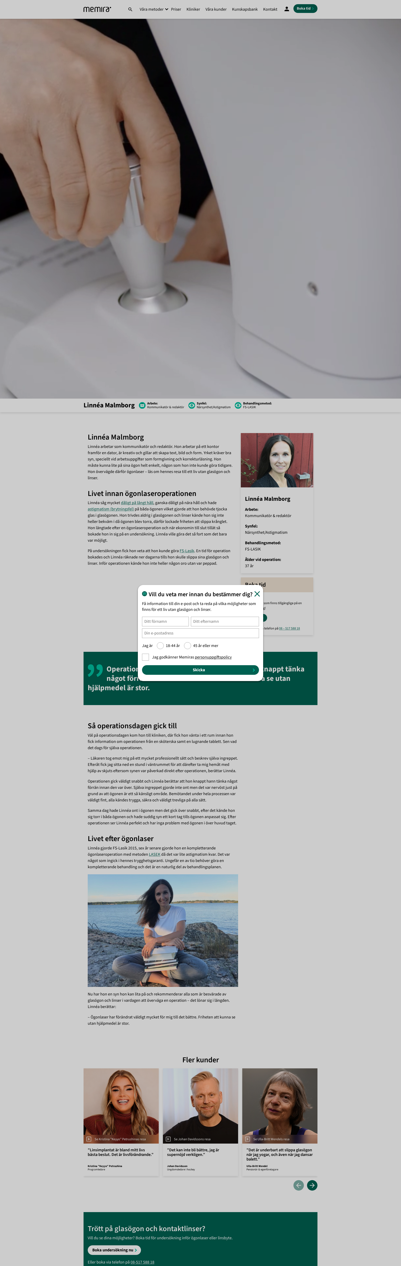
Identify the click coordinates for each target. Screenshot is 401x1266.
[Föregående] (298, 1185)
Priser (176, 9)
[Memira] (97, 9)
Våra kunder (216, 9)
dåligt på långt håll (137, 503)
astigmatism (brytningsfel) (111, 509)
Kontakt (270, 9)
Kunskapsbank (245, 9)
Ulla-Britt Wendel (257, 1166)
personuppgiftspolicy (213, 657)
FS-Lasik (187, 551)
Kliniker (193, 9)
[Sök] (130, 9)
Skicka (199, 670)
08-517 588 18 (142, 1262)
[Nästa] (312, 1185)
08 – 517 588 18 (289, 628)
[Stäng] (257, 594)
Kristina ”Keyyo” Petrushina (105, 1166)
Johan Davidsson (177, 1166)
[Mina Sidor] (286, 9)
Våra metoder (152, 9)
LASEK (154, 854)
